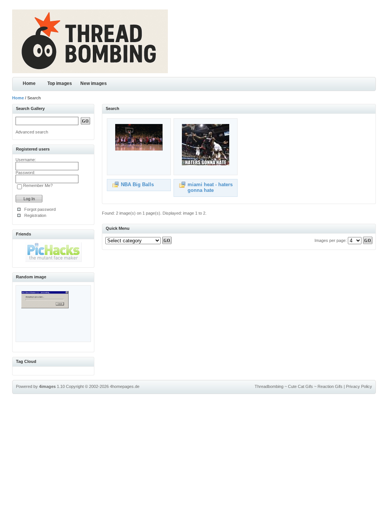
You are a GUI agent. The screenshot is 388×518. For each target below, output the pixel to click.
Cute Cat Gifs (300, 386)
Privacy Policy (359, 386)
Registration (35, 215)
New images (93, 83)
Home (29, 83)
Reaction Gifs (330, 386)
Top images (59, 83)
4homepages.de (124, 386)
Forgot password (40, 209)
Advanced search (32, 132)
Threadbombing (269, 386)
